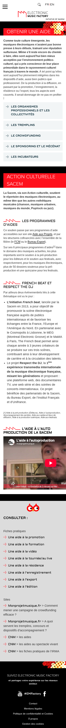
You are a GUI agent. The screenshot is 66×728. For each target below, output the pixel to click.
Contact (33, 703)
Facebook (45, 695)
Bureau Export (36, 241)
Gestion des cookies (33, 723)
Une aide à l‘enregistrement (29, 572)
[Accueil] (33, 14)
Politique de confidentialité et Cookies (33, 713)
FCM (17, 241)
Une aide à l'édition (22, 586)
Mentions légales (33, 708)
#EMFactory (32, 694)
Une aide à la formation (26, 544)
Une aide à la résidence (26, 565)
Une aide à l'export (22, 579)
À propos (33, 718)
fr (47, 4)
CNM (12, 637)
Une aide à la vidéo (22, 551)
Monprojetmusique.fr (24, 605)
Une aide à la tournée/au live (30, 558)
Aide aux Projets (42, 234)
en (52, 4)
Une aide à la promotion (26, 537)
